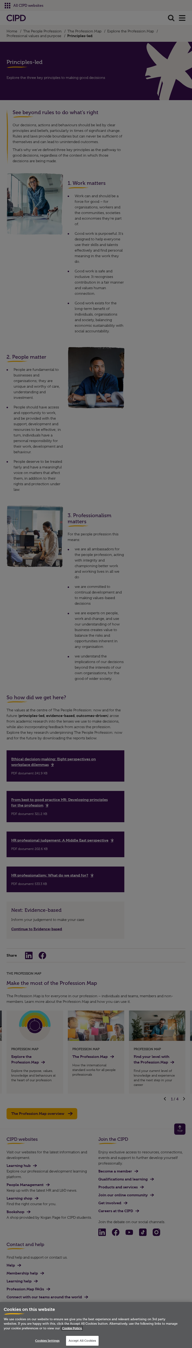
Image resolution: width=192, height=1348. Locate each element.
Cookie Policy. (72, 1328)
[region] (96, 1325)
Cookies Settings (47, 1340)
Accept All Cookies (82, 1340)
